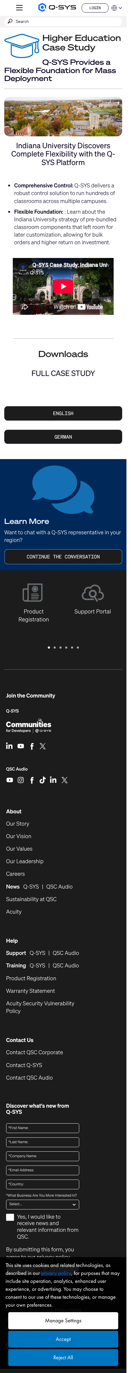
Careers (15, 874)
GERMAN (63, 436)
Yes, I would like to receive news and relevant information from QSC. (48, 1227)
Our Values (19, 849)
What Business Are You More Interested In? (41, 1196)
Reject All (63, 1357)
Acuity (14, 912)
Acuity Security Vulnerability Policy (40, 1007)
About (14, 811)
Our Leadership (25, 861)
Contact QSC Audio (29, 1078)
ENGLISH (63, 413)
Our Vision (18, 836)
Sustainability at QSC (31, 899)
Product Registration (31, 978)
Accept (63, 1339)
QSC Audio (17, 771)
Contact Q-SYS (24, 1065)
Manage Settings (63, 1320)
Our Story (17, 824)
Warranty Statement (30, 991)
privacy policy (56, 1273)
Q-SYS (12, 711)
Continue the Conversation (63, 556)
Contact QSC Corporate (34, 1052)
